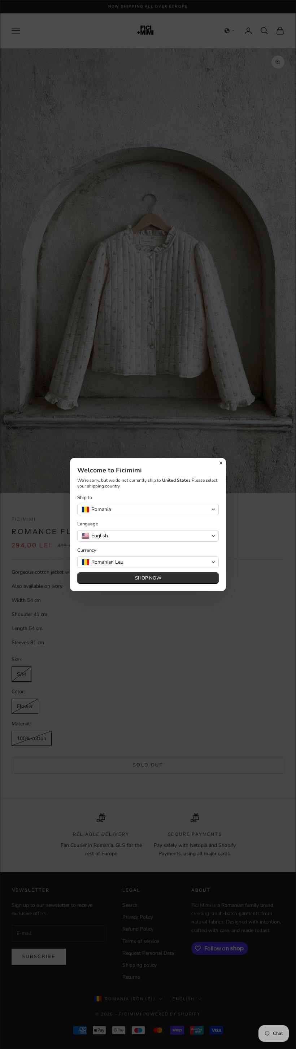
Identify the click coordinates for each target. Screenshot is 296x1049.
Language (87, 524)
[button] (148, 509)
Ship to (84, 498)
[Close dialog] (221, 463)
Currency (86, 550)
